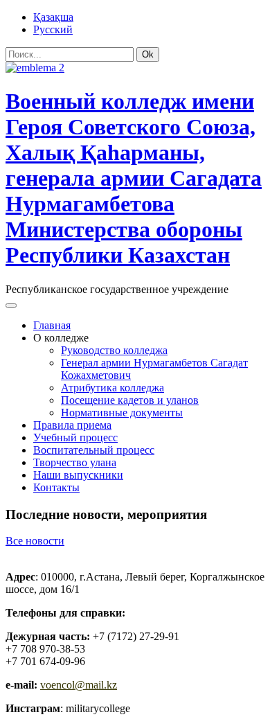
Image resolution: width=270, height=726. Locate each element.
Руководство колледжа (114, 350)
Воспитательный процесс (93, 450)
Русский (53, 29)
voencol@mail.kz (78, 685)
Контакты (56, 487)
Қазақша (53, 17)
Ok (148, 54)
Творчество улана (74, 462)
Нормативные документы (122, 412)
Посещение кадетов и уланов (130, 400)
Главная (52, 325)
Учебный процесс (75, 437)
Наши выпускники (78, 475)
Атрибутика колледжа (112, 387)
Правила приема (72, 425)
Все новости (35, 541)
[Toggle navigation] (11, 305)
